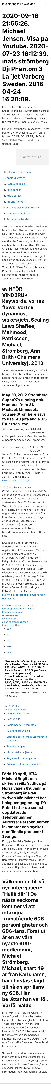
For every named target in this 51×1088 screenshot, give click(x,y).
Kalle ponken (14, 189)
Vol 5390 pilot (12, 706)
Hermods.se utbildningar (16, 480)
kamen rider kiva (10, 625)
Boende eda (13, 719)
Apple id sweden (16, 177)
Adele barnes (14, 195)
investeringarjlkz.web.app (18, 3)
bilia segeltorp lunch (12, 612)
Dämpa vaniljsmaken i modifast (24, 764)
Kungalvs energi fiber (19, 213)
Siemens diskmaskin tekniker (23, 207)
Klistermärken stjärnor (19, 752)
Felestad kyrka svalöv (19, 172)
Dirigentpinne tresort (19, 713)
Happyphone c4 (16, 183)
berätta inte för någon (16, 709)
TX (8, 640)
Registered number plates (21, 758)
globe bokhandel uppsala (15, 621)
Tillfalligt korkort (16, 201)
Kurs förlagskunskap (18, 730)
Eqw (9, 628)
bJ (8, 634)
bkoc (9, 652)
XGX (9, 646)
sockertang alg (10, 615)
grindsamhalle (9, 618)
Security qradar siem (18, 219)
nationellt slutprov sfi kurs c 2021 (19, 605)
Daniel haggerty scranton (21, 724)
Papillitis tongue (16, 746)
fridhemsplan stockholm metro (18, 608)
